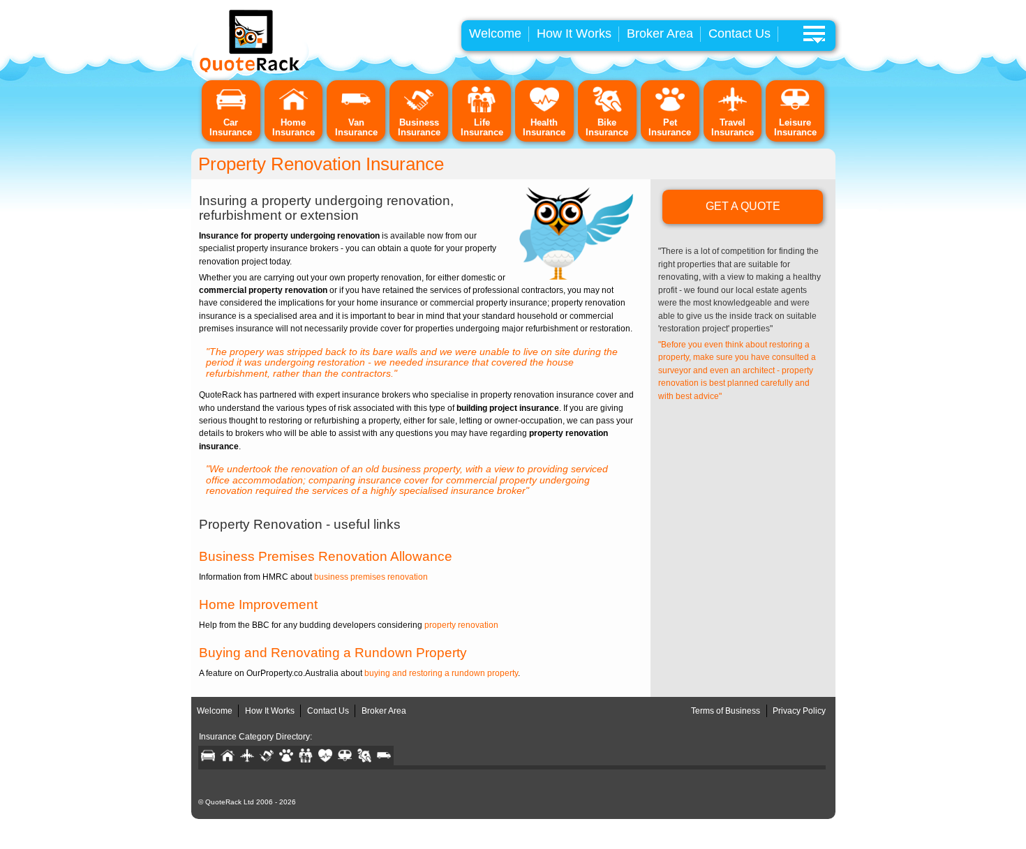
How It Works (574, 33)
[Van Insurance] (356, 110)
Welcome (495, 33)
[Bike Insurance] (607, 110)
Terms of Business (725, 711)
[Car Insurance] (231, 110)
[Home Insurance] (294, 110)
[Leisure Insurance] (795, 110)
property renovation (461, 625)
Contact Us (739, 33)
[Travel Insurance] (733, 110)
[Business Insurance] (419, 110)
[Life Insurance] (482, 110)
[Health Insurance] (544, 110)
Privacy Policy (799, 711)
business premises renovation (371, 577)
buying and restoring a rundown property (441, 673)
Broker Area (660, 33)
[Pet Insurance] (670, 110)
